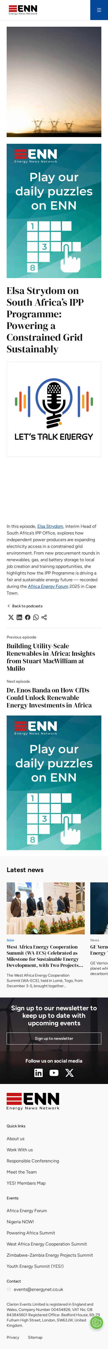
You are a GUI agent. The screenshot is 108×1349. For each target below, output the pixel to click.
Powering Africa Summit (31, 1233)
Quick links (16, 1126)
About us (15, 1138)
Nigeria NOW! (20, 1221)
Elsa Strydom (50, 526)
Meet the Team (22, 1172)
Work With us (20, 1149)
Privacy (13, 1337)
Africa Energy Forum (48, 586)
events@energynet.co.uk (38, 1289)
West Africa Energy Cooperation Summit (47, 1244)
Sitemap (35, 1337)
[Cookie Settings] (97, 1323)
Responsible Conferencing (33, 1161)
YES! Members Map (26, 1183)
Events (13, 1198)
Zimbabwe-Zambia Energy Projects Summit (50, 1255)
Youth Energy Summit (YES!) (35, 1266)
